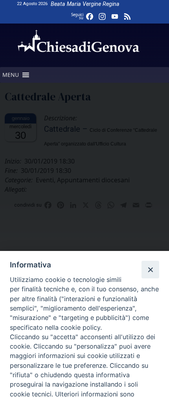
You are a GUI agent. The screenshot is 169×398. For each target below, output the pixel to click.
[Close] (150, 269)
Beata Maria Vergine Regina (85, 4)
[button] (10, 75)
